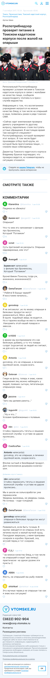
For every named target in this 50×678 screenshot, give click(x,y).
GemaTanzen (15, 288)
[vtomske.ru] (9, 3)
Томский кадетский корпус (34, 14)
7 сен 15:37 (23, 260)
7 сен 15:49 (22, 358)
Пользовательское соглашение (15, 656)
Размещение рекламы (14, 631)
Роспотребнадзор (10, 16)
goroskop (13, 305)
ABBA (12, 572)
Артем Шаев (8, 20)
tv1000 (12, 335)
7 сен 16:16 (25, 446)
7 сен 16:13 (24, 427)
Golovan (13, 374)
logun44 (13, 410)
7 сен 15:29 (36, 218)
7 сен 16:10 (33, 410)
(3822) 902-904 (16, 619)
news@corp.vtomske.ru (16, 623)
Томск (5, 14)
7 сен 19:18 (20, 573)
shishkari (13, 586)
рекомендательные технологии (16, 666)
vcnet (11, 243)
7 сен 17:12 (18, 551)
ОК (42, 668)
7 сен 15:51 (32, 374)
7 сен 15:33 (19, 243)
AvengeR (13, 259)
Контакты (8, 627)
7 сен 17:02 (41, 510)
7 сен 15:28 (36, 204)
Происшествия (15, 14)
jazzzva (12, 396)
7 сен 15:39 (41, 289)
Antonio (13, 357)
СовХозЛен (15, 446)
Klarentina (14, 204)
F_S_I (11, 550)
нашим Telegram (27, 167)
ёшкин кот (14, 218)
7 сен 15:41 (21, 336)
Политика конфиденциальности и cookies (19, 659)
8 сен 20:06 (34, 587)
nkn (10, 426)
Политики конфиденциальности (16, 672)
